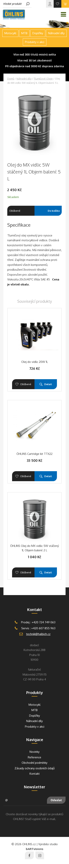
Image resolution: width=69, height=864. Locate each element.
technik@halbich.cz (38, 634)
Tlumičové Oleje (43, 78)
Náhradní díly (23, 78)
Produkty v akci (34, 42)
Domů (10, 78)
